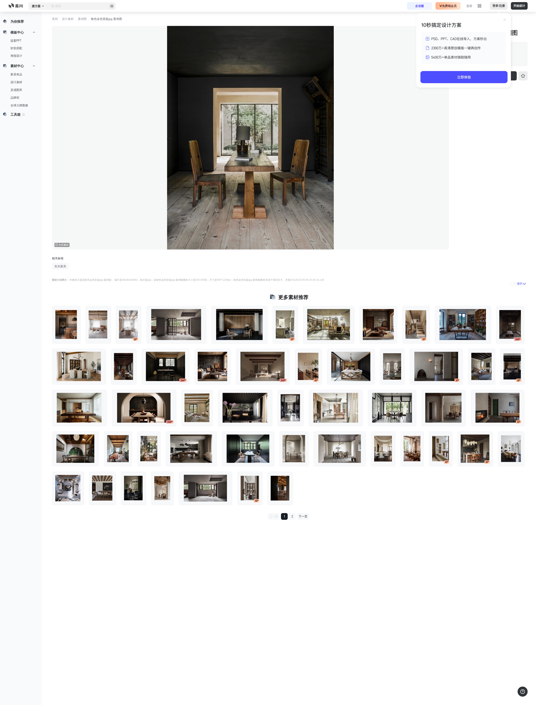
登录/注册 (498, 5)
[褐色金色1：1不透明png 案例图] (213, 366)
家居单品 (16, 74)
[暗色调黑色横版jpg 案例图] (239, 324)
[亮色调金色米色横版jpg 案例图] (335, 407)
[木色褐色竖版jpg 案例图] (98, 324)
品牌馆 (14, 98)
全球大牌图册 (19, 105)
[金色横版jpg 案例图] (328, 324)
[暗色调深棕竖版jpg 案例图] (124, 366)
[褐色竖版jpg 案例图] (118, 448)
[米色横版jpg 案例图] (339, 448)
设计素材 (16, 82)
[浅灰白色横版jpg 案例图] (205, 488)
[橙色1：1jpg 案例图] (475, 448)
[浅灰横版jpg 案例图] (176, 324)
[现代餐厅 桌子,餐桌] (481, 366)
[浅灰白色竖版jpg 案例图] (392, 366)
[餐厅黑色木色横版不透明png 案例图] (144, 407)
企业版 (419, 6)
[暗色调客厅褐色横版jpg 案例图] (263, 366)
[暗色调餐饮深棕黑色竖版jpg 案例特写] (510, 324)
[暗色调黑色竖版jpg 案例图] (133, 488)
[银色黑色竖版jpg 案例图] (290, 407)
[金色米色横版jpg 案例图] (79, 366)
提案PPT (16, 41)
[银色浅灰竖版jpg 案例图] (68, 488)
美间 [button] (55, 19)
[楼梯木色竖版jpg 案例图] (416, 324)
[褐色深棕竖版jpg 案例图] (102, 488)
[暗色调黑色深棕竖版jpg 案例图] (512, 366)
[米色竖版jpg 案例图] (285, 324)
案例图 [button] (82, 19)
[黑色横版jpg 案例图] (245, 407)
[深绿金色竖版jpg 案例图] (148, 448)
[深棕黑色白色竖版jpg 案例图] (511, 448)
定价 (469, 6)
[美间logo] (17, 6)
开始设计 (519, 5)
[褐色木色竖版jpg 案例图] (66, 324)
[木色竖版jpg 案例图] (308, 366)
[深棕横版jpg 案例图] (191, 448)
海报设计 (16, 56)
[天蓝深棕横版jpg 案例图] (463, 324)
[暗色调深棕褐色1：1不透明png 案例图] (378, 324)
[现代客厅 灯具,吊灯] (293, 448)
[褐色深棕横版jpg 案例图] (79, 407)
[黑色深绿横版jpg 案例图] (248, 448)
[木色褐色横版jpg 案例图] (351, 366)
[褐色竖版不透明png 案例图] (249, 488)
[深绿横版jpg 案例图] (75, 448)
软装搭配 (16, 48)
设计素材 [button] (68, 19)
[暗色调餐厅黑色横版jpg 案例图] (165, 366)
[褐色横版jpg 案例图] (443, 407)
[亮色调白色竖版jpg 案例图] (128, 324)
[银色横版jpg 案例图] (392, 407)
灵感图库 (16, 90)
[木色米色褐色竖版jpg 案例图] (162, 488)
